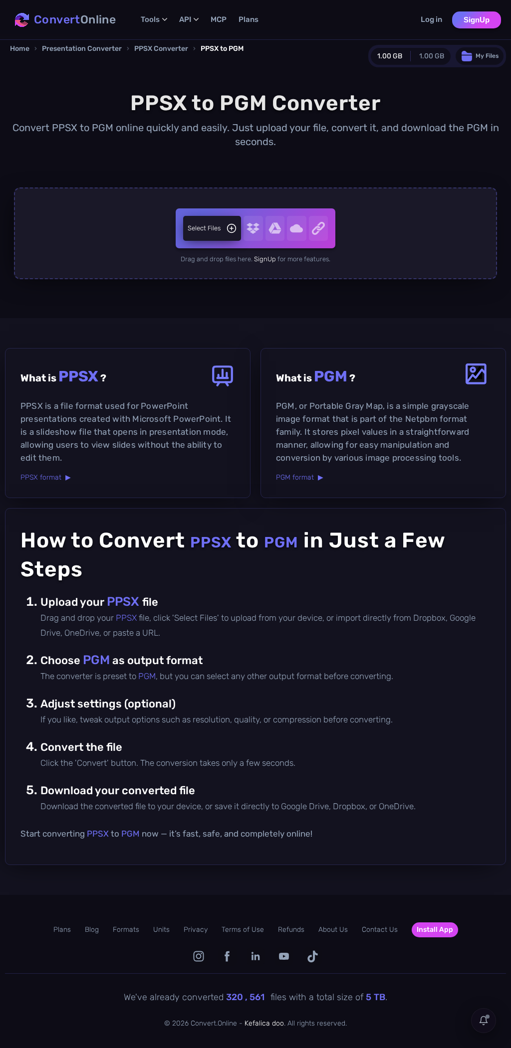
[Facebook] (227, 956)
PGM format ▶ (299, 477)
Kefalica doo (264, 1023)
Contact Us (380, 929)
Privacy (196, 929)
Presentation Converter (82, 48)
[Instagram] (199, 956)
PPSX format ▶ (45, 477)
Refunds (291, 929)
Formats (126, 929)
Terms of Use (243, 929)
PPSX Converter (161, 48)
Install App (435, 929)
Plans (248, 19)
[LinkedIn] (256, 956)
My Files (487, 55)
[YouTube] (284, 956)
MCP (219, 19)
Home (19, 48)
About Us (333, 929)
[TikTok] (312, 956)
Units (161, 929)
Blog (92, 929)
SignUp (477, 19)
